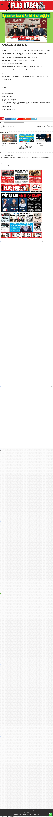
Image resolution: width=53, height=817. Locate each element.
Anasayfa (2, 10)
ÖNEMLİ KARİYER (40, 143)
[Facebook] (27, 812)
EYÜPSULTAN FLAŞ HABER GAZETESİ (26, 810)
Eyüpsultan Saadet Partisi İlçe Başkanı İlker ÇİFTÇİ (14, 122)
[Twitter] (28, 812)
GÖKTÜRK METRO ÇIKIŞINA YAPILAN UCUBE (10, 165)
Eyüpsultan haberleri (9, 10)
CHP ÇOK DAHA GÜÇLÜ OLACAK (9, 143)
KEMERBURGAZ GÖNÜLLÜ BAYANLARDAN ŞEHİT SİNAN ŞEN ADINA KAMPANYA (9, 127)
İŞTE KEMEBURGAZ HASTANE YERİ (43, 126)
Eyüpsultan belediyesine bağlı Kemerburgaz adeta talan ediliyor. (13, 163)
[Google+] (26, 812)
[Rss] (24, 812)
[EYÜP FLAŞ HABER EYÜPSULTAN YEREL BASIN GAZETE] (26, 5)
